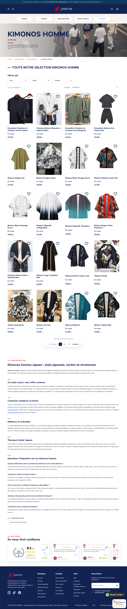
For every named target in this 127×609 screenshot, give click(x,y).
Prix (11, 80)
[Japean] (63, 9)
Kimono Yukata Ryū (102, 325)
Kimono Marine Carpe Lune (77, 276)
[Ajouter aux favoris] (29, 97)
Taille (34, 80)
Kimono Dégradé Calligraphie (44, 226)
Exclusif (102, 19)
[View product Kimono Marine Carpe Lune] (77, 256)
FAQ (75, 578)
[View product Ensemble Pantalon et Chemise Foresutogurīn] (77, 109)
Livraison (77, 581)
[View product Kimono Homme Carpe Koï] (106, 159)
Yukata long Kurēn (16, 325)
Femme (44, 19)
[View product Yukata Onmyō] (106, 256)
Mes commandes (61, 581)
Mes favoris (59, 584)
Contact (76, 596)
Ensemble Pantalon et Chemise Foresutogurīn (75, 129)
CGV (93, 605)
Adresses (59, 587)
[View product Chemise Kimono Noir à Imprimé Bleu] (20, 256)
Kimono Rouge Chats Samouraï (103, 226)
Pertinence (75, 87)
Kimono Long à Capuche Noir (47, 276)
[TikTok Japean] (14, 592)
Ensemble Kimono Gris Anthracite (104, 129)
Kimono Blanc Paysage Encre (18, 226)
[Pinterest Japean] (19, 592)
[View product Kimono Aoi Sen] (49, 306)
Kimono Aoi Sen (44, 325)
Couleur (57, 80)
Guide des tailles (79, 593)
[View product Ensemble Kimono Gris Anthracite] (106, 109)
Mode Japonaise (63, 19)
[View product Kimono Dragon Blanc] (49, 159)
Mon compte (60, 578)
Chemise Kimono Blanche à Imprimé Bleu (49, 129)
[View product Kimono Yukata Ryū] (106, 306)
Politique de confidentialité (109, 605)
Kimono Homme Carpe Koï (106, 178)
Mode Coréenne (83, 19)
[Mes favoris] (112, 9)
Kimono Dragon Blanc (46, 178)
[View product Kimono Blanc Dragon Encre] (77, 159)
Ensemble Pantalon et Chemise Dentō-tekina (18, 129)
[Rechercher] (13, 9)
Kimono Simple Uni (16, 178)
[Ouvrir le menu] (9, 9)
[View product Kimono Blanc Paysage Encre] (20, 206)
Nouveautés (42, 594)
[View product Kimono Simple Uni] (20, 159)
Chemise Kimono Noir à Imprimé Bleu (18, 276)
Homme (24, 19)
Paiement (77, 590)
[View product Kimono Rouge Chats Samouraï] (106, 206)
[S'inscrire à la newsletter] (116, 585)
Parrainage (59, 590)
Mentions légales (81, 605)
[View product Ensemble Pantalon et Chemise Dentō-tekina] (20, 109)
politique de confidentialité (102, 591)
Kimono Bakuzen (72, 325)
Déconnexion (60, 594)
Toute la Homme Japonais (17, 522)
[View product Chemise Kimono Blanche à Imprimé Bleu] (49, 109)
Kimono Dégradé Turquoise (77, 226)
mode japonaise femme (15, 412)
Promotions (42, 597)
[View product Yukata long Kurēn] (20, 306)
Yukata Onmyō (100, 276)
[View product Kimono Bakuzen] (77, 306)
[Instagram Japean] (9, 592)
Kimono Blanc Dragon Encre (77, 178)
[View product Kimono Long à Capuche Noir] (49, 256)
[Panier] (117, 9)
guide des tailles (34, 410)
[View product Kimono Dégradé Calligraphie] (49, 206)
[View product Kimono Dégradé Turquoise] (77, 206)
